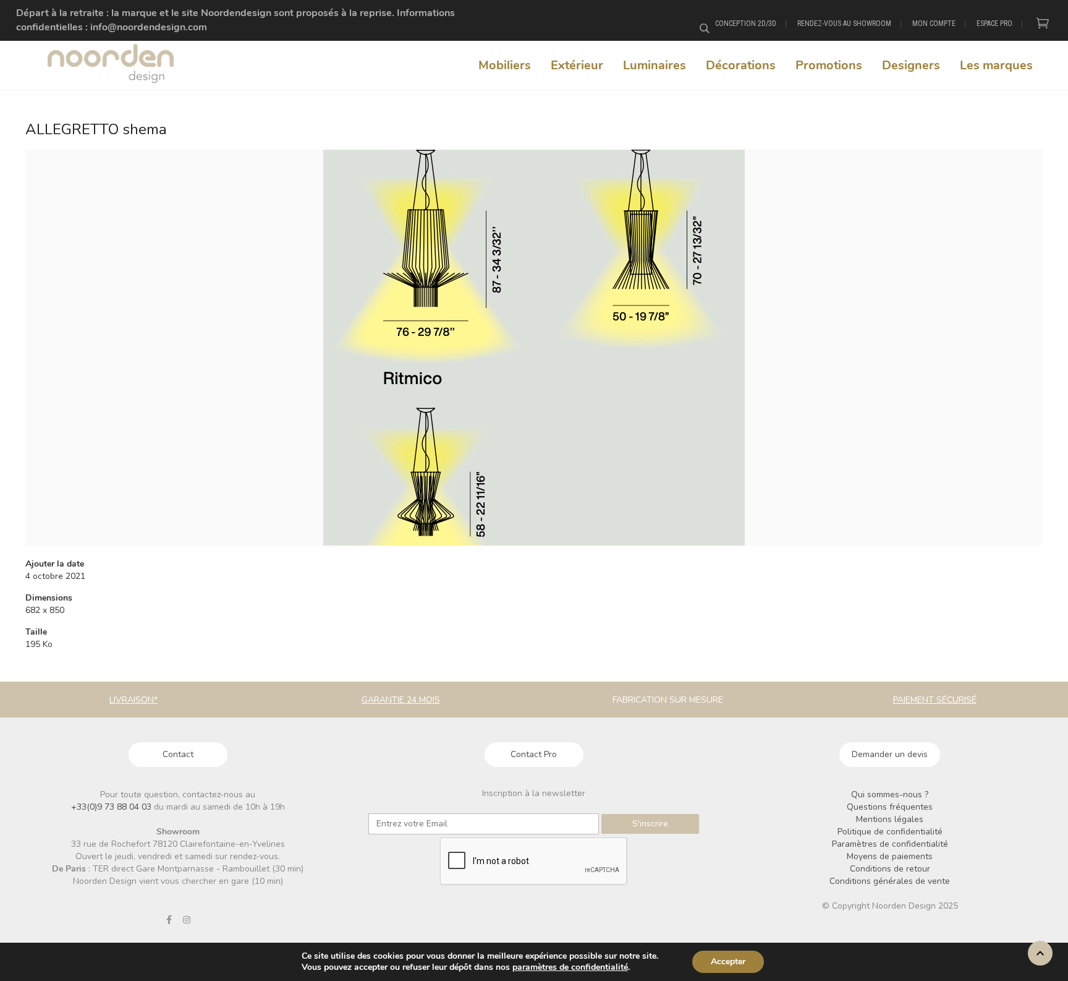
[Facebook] (168, 919)
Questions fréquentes (890, 807)
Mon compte (934, 23)
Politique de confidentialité (890, 831)
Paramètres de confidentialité (890, 844)
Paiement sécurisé (935, 700)
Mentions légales (889, 819)
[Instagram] (186, 919)
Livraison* (133, 700)
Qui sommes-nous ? (889, 794)
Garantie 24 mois (401, 700)
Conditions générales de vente (889, 881)
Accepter (728, 961)
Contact (178, 754)
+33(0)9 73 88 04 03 (112, 807)
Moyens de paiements (890, 856)
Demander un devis (890, 754)
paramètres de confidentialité (570, 967)
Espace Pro (994, 23)
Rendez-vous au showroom (844, 23)
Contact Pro (534, 754)
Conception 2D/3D (745, 23)
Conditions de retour (890, 869)
